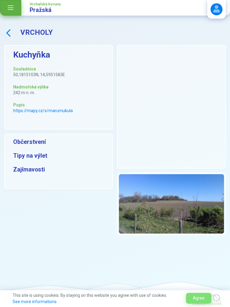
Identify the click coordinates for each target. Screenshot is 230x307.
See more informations (35, 301)
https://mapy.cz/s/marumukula (43, 110)
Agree (199, 298)
